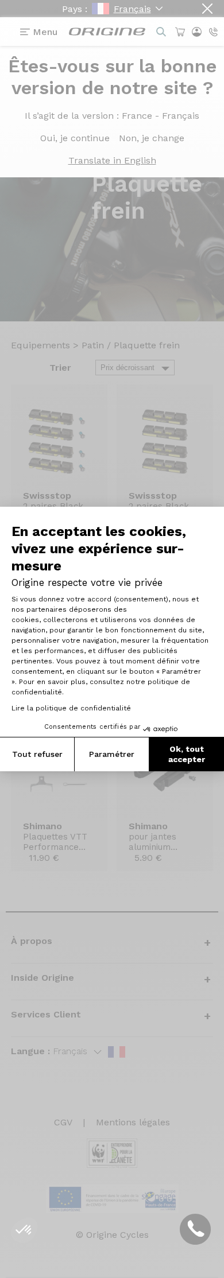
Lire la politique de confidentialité (71, 708)
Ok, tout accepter (186, 754)
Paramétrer (111, 754)
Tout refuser (37, 754)
